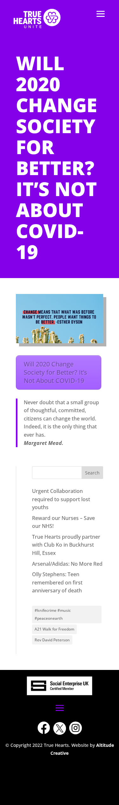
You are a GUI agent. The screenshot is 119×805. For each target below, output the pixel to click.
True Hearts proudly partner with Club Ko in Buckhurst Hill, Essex (66, 544)
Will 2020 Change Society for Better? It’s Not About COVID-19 (55, 372)
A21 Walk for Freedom (54, 629)
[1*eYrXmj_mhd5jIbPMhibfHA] (59, 758)
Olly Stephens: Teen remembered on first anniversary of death (57, 582)
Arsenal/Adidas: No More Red (67, 563)
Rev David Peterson (52, 640)
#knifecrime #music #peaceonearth (53, 614)
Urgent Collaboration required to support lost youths (61, 499)
